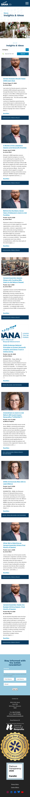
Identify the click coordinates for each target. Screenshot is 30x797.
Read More (6, 113)
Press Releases (8, 385)
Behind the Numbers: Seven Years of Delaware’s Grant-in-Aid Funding (15, 213)
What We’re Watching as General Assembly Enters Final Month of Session (14, 545)
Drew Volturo (8, 356)
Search (23, 53)
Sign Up (15, 689)
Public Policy (15, 117)
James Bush (8, 85)
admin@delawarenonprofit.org (15, 716)
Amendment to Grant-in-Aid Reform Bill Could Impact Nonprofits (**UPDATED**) (13, 415)
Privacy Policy (15, 784)
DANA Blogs (6, 117)
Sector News (17, 385)
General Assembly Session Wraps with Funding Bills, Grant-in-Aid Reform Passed (13, 280)
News (4, 515)
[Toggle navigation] (27, 3)
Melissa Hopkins (9, 421)
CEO (4, 452)
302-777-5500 (16, 712)
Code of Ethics (15, 787)
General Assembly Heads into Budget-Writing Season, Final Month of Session (14, 607)
